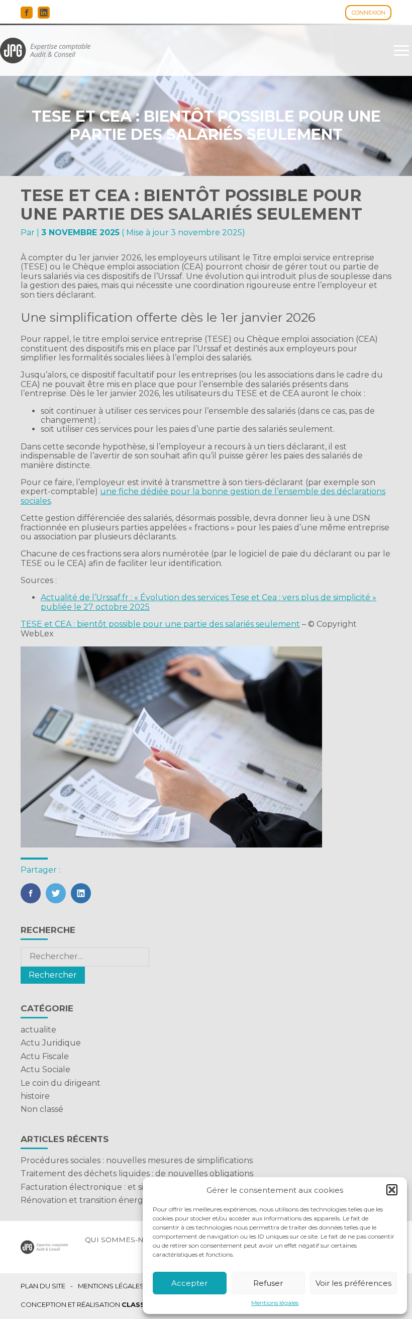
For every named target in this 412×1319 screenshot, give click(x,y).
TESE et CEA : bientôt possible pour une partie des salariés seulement (160, 624)
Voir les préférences (353, 1283)
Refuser (268, 1283)
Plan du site (43, 1286)
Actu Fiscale (45, 1056)
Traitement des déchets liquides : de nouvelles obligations (137, 1173)
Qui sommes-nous (122, 1239)
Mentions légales (274, 1302)
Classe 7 (139, 1304)
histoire (35, 1096)
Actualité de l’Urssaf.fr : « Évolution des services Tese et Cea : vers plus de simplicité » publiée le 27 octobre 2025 (208, 602)
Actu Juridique (51, 1043)
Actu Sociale (45, 1069)
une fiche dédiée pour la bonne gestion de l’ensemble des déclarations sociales (203, 496)
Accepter (189, 1283)
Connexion (368, 12)
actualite (38, 1029)
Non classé (42, 1109)
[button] (392, 1190)
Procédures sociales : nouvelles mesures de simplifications (137, 1160)
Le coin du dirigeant (60, 1083)
